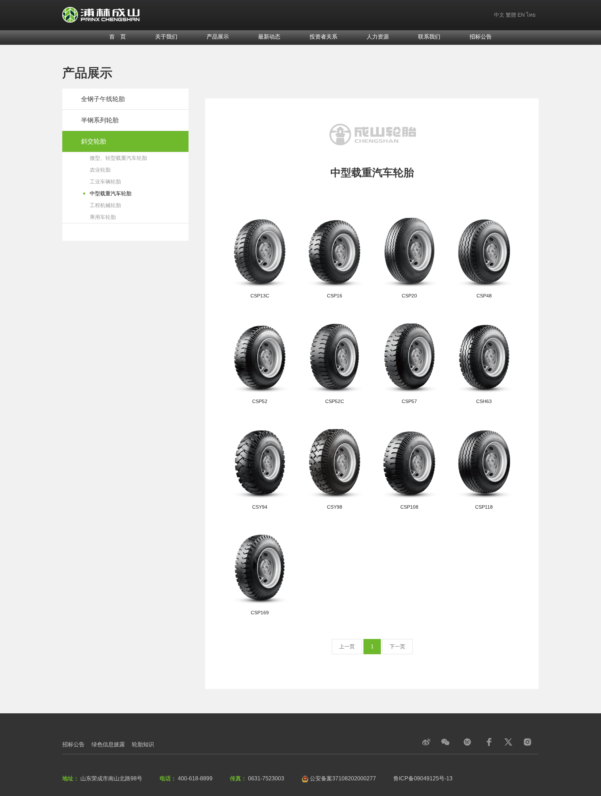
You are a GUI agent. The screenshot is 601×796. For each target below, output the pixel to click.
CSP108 (409, 507)
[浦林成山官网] (101, 14)
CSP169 (260, 612)
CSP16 (334, 295)
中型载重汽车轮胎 (110, 193)
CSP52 (259, 401)
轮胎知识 (143, 744)
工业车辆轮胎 (105, 181)
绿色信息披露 (108, 744)
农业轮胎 (100, 170)
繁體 (511, 15)
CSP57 (409, 401)
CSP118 (484, 507)
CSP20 (409, 295)
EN (521, 15)
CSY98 (334, 507)
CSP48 (484, 295)
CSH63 (484, 401)
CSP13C (259, 295)
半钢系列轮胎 (100, 120)
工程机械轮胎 (105, 205)
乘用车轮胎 (103, 217)
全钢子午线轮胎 (103, 99)
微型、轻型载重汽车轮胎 (118, 158)
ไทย (531, 15)
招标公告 (73, 744)
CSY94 (259, 507)
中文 (499, 15)
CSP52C (334, 401)
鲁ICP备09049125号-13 (422, 778)
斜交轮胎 (93, 141)
